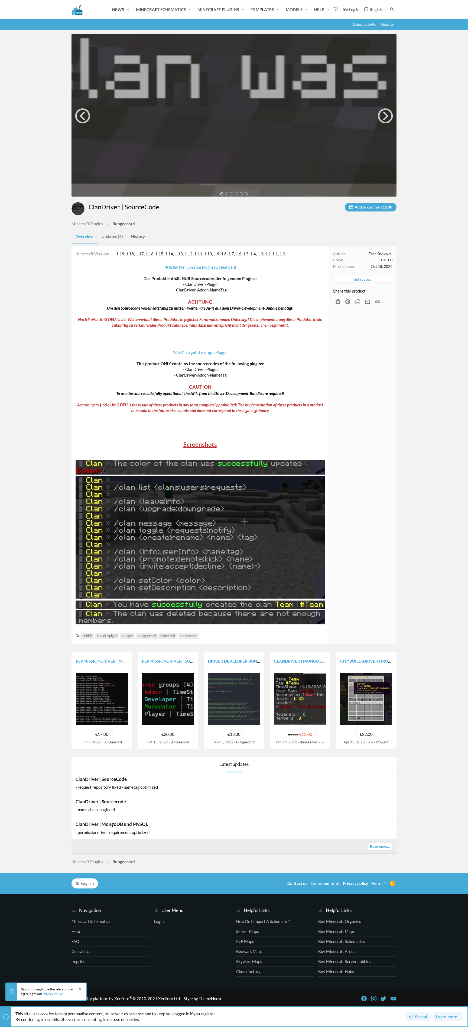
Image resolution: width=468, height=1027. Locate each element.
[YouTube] (393, 998)
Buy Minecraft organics (339, 921)
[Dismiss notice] (79, 989)
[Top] (385, 883)
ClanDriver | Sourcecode (101, 801)
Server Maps (247, 931)
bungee (127, 636)
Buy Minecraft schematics (341, 941)
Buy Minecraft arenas (338, 951)
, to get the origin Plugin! (200, 352)
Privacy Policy (52, 994)
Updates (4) (112, 236)
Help (76, 931)
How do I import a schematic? (263, 921)
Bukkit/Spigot (378, 742)
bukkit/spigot (107, 636)
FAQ (75, 941)
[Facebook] (364, 998)
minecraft (167, 636)
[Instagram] (373, 998)
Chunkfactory (248, 971)
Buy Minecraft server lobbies (344, 961)
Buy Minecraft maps (336, 931)
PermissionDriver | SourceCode (177, 661)
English (87, 883)
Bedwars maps (249, 951)
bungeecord (147, 636)
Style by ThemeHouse (203, 998)
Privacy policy (355, 883)
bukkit (87, 636)
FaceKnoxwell (380, 253)
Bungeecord (112, 742)
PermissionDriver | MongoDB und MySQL (120, 661)
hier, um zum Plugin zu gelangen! (200, 267)
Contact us (82, 951)
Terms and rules (325, 883)
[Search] (391, 9)
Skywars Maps (249, 961)
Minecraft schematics (91, 921)
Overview (84, 236)
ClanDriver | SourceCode (101, 779)
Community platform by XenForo (126, 998)
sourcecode (188, 636)
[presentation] (83, 116)
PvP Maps (245, 941)
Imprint (78, 961)
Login (159, 921)
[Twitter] (383, 998)
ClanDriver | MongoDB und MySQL (312, 661)
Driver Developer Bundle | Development (253, 661)
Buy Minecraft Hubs (336, 971)
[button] (128, 9)
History (138, 236)
